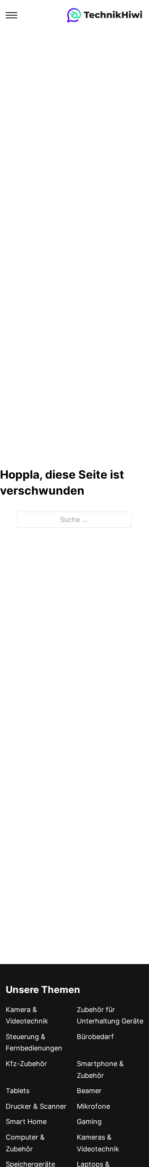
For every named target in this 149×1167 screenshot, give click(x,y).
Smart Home (26, 1121)
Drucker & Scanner (36, 1106)
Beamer (89, 1091)
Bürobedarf (95, 1037)
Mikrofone (93, 1106)
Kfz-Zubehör (26, 1064)
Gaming (89, 1121)
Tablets (17, 1091)
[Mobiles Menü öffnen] (11, 15)
